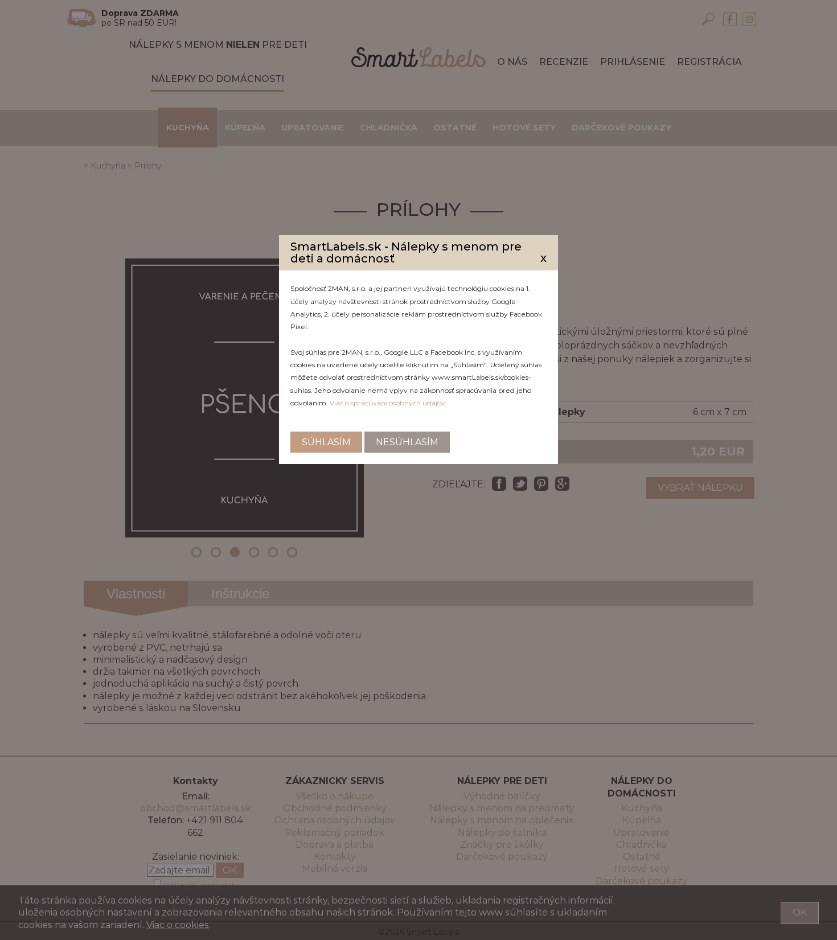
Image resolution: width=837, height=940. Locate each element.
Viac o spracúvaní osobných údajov (387, 403)
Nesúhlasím (407, 442)
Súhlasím (326, 442)
